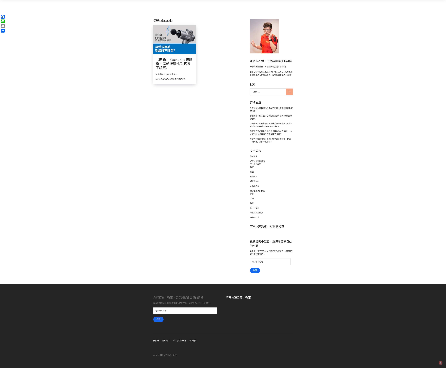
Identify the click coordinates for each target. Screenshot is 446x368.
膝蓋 (252, 172)
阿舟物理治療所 (179, 340)
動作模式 (253, 176)
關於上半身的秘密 (257, 191)
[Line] (2, 21)
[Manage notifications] (440, 363)
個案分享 (253, 156)
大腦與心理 (254, 186)
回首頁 (156, 340)
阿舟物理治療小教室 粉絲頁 (267, 227)
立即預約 (193, 340)
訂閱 (255, 270)
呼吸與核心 (254, 181)
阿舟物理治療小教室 (238, 298)
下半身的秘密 (255, 164)
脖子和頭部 (254, 208)
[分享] (2, 30)
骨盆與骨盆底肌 (256, 212)
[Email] (2, 26)
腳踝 (252, 167)
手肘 (252, 194)
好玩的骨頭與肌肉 (257, 161)
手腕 (252, 198)
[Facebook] (2, 16)
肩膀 (252, 203)
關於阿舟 (166, 340)
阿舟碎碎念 (254, 217)
